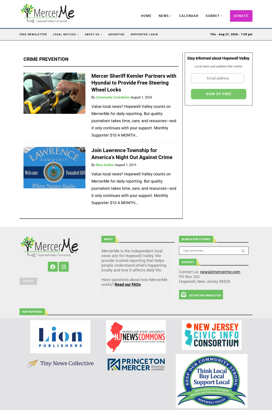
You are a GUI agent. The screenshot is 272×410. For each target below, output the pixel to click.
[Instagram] (64, 267)
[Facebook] (53, 267)
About (108, 239)
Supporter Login (144, 34)
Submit (213, 16)
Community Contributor (113, 97)
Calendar (189, 16)
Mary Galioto (105, 165)
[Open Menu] (137, 12)
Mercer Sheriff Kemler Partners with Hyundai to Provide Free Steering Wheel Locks (133, 83)
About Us (92, 34)
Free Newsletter (33, 34)
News (164, 16)
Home (146, 16)
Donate (241, 16)
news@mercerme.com (220, 271)
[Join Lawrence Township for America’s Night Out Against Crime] (54, 167)
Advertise (116, 34)
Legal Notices (64, 34)
